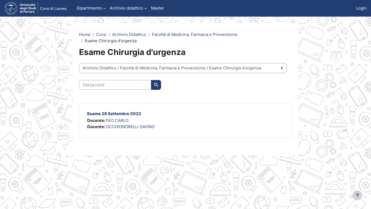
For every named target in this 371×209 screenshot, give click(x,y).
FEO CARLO (117, 120)
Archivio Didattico (129, 34)
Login (361, 8)
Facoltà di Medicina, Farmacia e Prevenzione (194, 34)
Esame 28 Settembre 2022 (114, 113)
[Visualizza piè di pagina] (357, 195)
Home (84, 34)
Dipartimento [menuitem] (89, 8)
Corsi (101, 34)
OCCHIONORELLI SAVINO (130, 126)
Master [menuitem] (157, 8)
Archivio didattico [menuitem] (126, 8)
